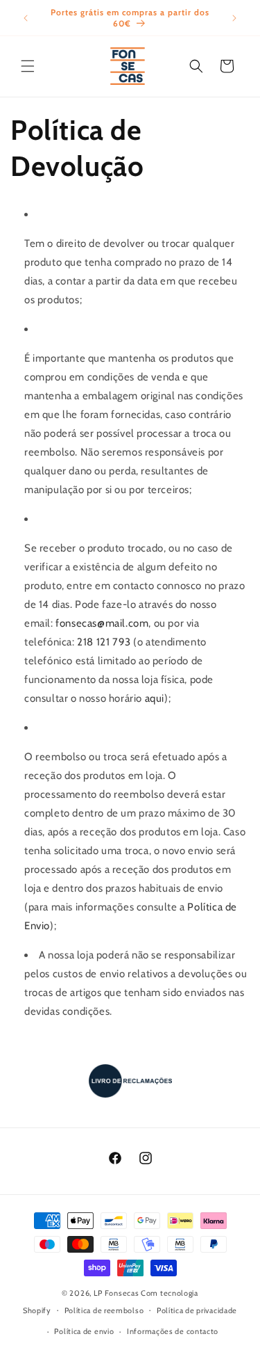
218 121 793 (104, 642)
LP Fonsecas (116, 1293)
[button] (27, 66)
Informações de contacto (172, 1331)
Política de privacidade (197, 1310)
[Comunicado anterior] (25, 18)
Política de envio (84, 1331)
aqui (154, 698)
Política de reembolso (104, 1310)
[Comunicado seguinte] (234, 18)
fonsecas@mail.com (101, 623)
